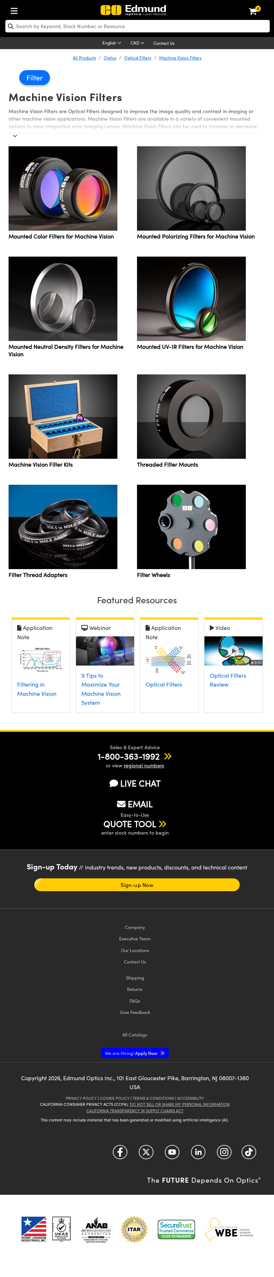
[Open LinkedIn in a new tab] (198, 1154)
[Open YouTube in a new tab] (172, 1154)
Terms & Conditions (153, 1098)
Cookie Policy (115, 1098)
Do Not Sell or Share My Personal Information (180, 1104)
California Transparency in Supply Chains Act (134, 1110)
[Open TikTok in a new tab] (249, 1154)
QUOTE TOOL (129, 823)
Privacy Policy (81, 1098)
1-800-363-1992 (128, 756)
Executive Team (135, 938)
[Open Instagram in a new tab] (224, 1154)
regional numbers (144, 765)
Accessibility (190, 1098)
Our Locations (135, 950)
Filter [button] (34, 77)
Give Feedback (135, 1012)
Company (135, 927)
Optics (110, 58)
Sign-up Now (137, 884)
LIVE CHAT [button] (140, 783)
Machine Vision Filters (180, 58)
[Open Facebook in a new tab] (120, 1154)
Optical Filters (137, 58)
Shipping (135, 977)
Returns (135, 989)
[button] (128, 756)
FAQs (135, 1001)
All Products (84, 58)
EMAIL (140, 803)
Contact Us (163, 43)
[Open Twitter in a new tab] (146, 1154)
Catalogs (134, 1034)
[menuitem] (16, 9)
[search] (137, 26)
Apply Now (131, 1053)
